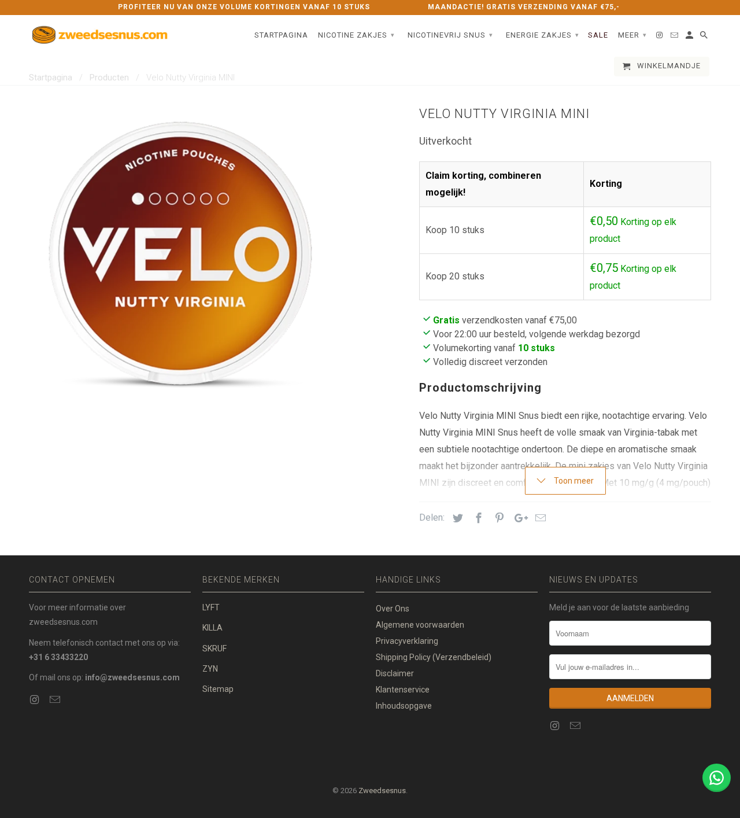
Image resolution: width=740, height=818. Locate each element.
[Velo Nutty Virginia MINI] (180, 253)
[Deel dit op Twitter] (456, 518)
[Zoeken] (704, 37)
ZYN (210, 668)
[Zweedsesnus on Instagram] (35, 700)
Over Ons (392, 608)
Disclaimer (395, 673)
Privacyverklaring (407, 641)
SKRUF (214, 648)
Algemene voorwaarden (420, 624)
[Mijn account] (690, 37)
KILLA (212, 627)
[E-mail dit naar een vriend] (539, 518)
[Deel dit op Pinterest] (498, 518)
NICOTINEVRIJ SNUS (450, 35)
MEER (632, 35)
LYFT (211, 607)
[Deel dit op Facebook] (477, 518)
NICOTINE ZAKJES (356, 35)
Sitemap (218, 689)
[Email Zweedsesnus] (56, 700)
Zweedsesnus (382, 790)
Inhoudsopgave (404, 705)
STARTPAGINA (281, 35)
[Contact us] (716, 778)
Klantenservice (403, 689)
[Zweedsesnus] (101, 36)
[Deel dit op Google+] (518, 518)
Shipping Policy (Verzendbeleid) (433, 657)
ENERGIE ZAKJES (542, 35)
